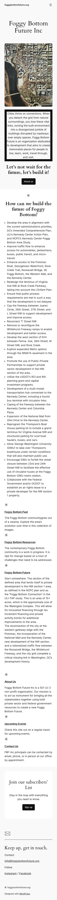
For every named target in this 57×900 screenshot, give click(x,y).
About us (28, 181)
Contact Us (11, 746)
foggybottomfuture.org (17, 4)
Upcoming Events (15, 723)
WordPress (24, 893)
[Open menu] (50, 5)
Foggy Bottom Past (16, 511)
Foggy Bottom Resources (20, 542)
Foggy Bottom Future (17, 572)
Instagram (11, 873)
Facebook (25, 873)
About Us (10, 681)
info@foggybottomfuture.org (22, 860)
